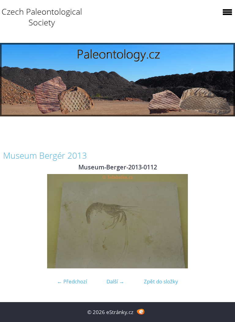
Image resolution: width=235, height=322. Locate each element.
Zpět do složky (161, 281)
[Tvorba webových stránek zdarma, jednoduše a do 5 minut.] (140, 311)
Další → (115, 281)
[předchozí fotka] (13, 221)
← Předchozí (72, 281)
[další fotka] (222, 221)
